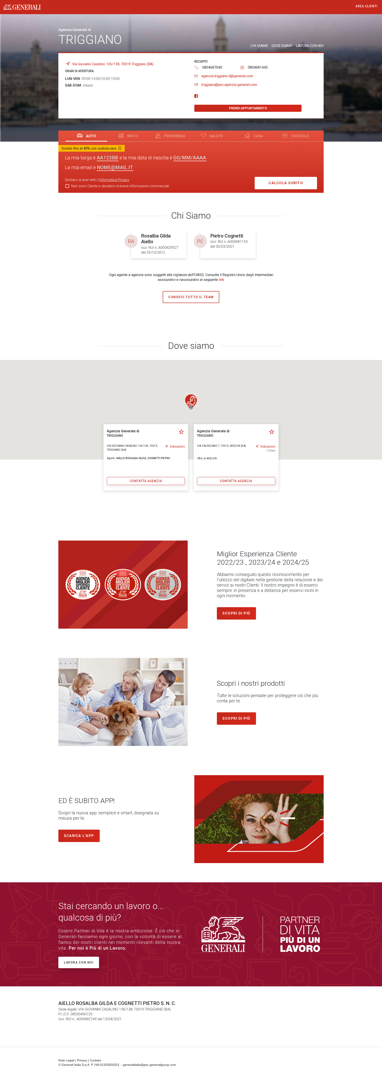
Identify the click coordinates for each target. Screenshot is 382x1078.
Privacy (82, 1060)
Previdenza (174, 136)
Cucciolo (300, 136)
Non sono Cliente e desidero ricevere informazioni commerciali (120, 186)
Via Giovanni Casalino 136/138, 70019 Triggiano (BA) (112, 64)
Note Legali (66, 1060)
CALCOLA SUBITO (286, 183)
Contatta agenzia (146, 481)
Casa (258, 136)
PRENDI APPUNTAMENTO (248, 108)
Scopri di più (236, 613)
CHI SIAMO (259, 46)
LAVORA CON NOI (310, 46)
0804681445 (258, 67)
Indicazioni (177, 446)
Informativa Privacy (114, 180)
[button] (191, 402)
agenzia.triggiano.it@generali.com (227, 76)
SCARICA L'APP (79, 836)
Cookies (95, 1060)
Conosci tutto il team (191, 297)
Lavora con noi (79, 962)
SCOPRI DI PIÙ (236, 718)
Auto (91, 136)
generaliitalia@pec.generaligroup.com (149, 1064)
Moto (132, 136)
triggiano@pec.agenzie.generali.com (229, 85)
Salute (216, 136)
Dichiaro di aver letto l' (97, 180)
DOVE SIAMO (281, 46)
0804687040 (212, 67)
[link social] (196, 96)
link (221, 280)
